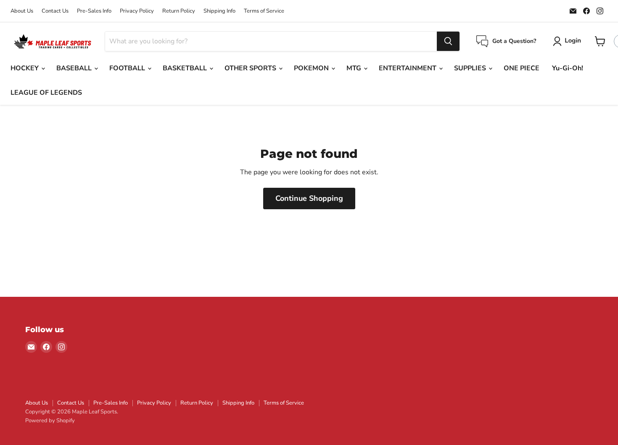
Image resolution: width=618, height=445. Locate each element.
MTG (354, 68)
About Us (22, 11)
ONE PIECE (521, 68)
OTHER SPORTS (251, 68)
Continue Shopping (309, 198)
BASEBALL (74, 68)
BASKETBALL (186, 68)
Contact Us (55, 11)
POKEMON (312, 68)
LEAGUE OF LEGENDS (46, 92)
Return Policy (178, 11)
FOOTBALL (128, 68)
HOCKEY (25, 68)
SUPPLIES (471, 68)
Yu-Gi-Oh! (567, 68)
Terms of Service (264, 11)
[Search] (448, 41)
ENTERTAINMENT (408, 68)
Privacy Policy (137, 11)
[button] (568, 41)
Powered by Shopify (50, 420)
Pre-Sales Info (94, 11)
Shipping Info (219, 11)
